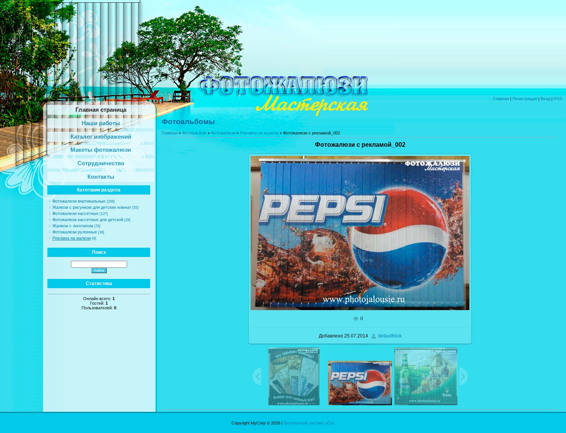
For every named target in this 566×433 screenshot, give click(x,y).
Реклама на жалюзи (71, 238)
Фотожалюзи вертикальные (78, 201)
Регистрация (524, 98)
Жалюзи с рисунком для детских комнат (91, 207)
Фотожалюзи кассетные (75, 213)
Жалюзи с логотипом (72, 225)
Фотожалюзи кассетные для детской (87, 219)
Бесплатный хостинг (304, 423)
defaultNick (390, 336)
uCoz (330, 423)
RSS (558, 98)
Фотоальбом (194, 133)
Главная (501, 98)
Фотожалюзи (223, 133)
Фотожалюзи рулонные (74, 232)
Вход (545, 98)
